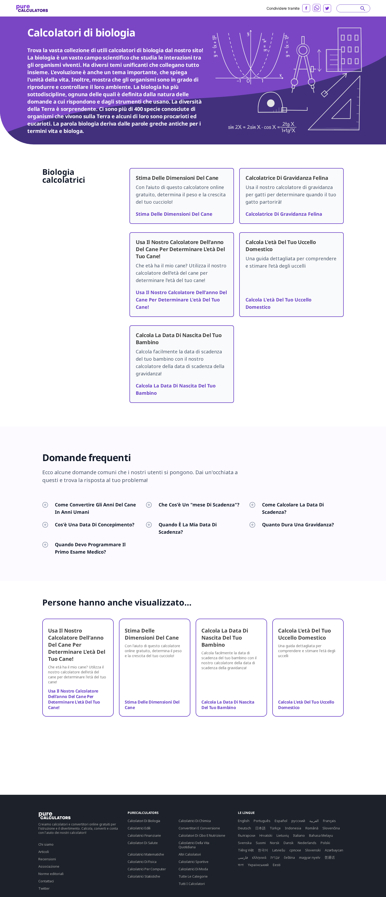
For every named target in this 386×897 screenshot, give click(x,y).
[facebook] (306, 8)
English (243, 821)
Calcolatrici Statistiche (144, 876)
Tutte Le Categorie (193, 876)
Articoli (43, 852)
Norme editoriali (51, 874)
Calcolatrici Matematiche (146, 854)
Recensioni (47, 859)
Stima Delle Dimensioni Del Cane (174, 214)
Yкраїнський (258, 865)
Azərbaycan (334, 850)
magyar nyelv (309, 857)
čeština (289, 857)
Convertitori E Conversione (199, 828)
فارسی (243, 857)
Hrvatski (265, 835)
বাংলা (241, 865)
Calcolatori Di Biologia (144, 821)
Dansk (289, 843)
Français (329, 821)
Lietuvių (283, 835)
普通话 (330, 857)
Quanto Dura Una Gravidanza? (298, 524)
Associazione (48, 866)
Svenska (245, 843)
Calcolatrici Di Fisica (142, 862)
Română (311, 828)
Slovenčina (331, 828)
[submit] (362, 8)
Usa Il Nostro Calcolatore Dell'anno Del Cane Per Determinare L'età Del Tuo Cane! (181, 299)
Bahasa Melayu (321, 835)
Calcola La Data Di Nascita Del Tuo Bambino (227, 704)
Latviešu (278, 850)
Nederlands (307, 843)
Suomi (261, 843)
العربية (314, 821)
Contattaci (46, 881)
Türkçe (275, 828)
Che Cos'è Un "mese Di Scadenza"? (199, 504)
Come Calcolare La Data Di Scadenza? (293, 508)
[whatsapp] (317, 8)
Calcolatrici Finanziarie (144, 835)
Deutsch (244, 828)
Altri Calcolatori (190, 854)
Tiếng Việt (246, 850)
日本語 (260, 828)
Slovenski (313, 850)
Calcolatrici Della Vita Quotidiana (194, 845)
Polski (325, 843)
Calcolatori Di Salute (143, 843)
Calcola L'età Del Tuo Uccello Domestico (306, 704)
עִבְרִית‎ (275, 857)
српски (295, 850)
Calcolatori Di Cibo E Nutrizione (202, 835)
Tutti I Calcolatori (192, 884)
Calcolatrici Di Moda (193, 869)
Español (281, 821)
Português (262, 821)
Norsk (274, 843)
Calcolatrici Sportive (193, 862)
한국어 (263, 850)
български (246, 835)
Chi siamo (46, 844)
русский (298, 821)
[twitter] (327, 8)
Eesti (276, 865)
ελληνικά (259, 857)
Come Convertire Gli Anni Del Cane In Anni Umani (95, 508)
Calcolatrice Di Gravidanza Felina (284, 214)
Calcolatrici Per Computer (147, 869)
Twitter (44, 888)
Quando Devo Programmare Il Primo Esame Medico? (90, 548)
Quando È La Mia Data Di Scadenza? (188, 528)
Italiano (299, 835)
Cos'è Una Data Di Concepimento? (94, 524)
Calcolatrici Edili (139, 828)
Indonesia (293, 828)
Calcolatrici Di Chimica (195, 821)
